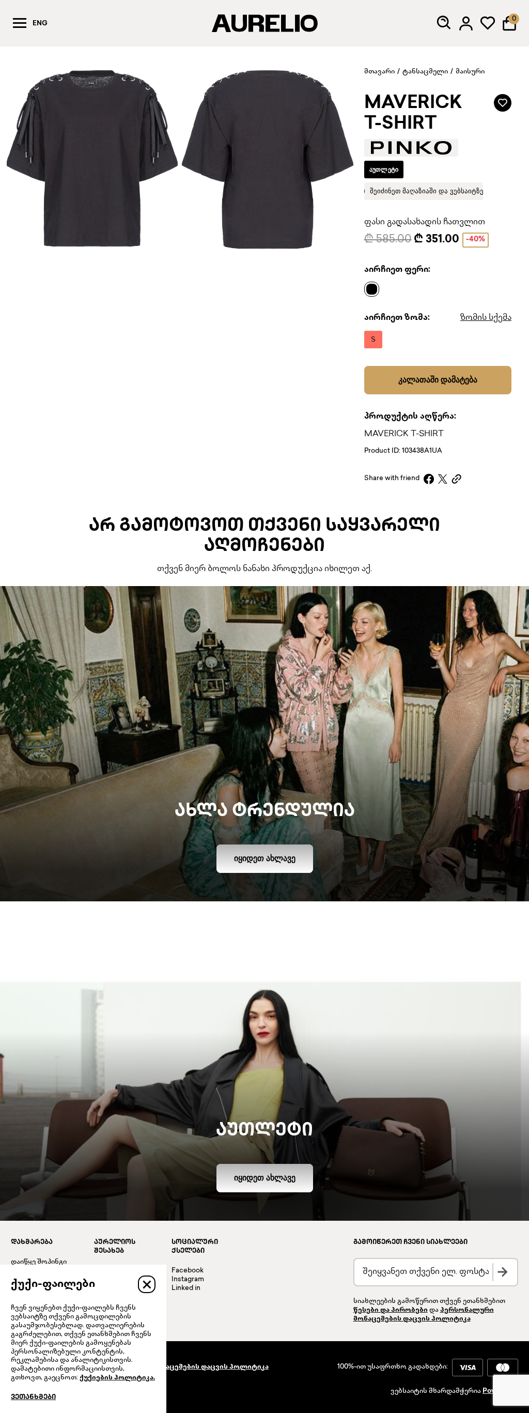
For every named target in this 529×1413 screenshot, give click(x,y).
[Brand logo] (411, 148)
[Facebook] (429, 478)
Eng (40, 23)
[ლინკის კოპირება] (456, 479)
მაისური (470, 71)
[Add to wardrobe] (502, 103)
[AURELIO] (264, 23)
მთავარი (379, 71)
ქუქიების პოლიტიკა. (117, 1377)
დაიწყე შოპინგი (39, 1262)
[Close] (146, 1284)
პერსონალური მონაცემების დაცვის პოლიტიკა (182, 1367)
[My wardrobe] (487, 23)
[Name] (374, 289)
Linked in (186, 1288)
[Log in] (466, 23)
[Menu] (19, 23)
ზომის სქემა (485, 318)
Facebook (188, 1270)
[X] (442, 479)
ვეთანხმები (33, 1397)
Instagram (188, 1279)
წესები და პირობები (390, 1310)
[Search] (444, 23)
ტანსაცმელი (425, 71)
